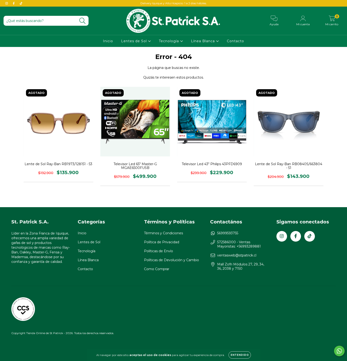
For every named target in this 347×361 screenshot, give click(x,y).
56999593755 (227, 233)
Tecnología (169, 41)
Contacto (235, 41)
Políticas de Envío (158, 251)
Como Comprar (156, 269)
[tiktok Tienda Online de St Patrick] (21, 3)
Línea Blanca (203, 41)
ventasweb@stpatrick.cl (236, 255)
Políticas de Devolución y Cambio (171, 260)
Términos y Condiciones (163, 233)
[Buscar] (82, 20)
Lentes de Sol (134, 41)
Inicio (108, 41)
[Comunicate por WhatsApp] (339, 351)
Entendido (240, 355)
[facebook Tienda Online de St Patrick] (14, 3)
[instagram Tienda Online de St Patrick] (7, 3)
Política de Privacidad (161, 242)
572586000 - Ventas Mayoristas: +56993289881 (239, 244)
